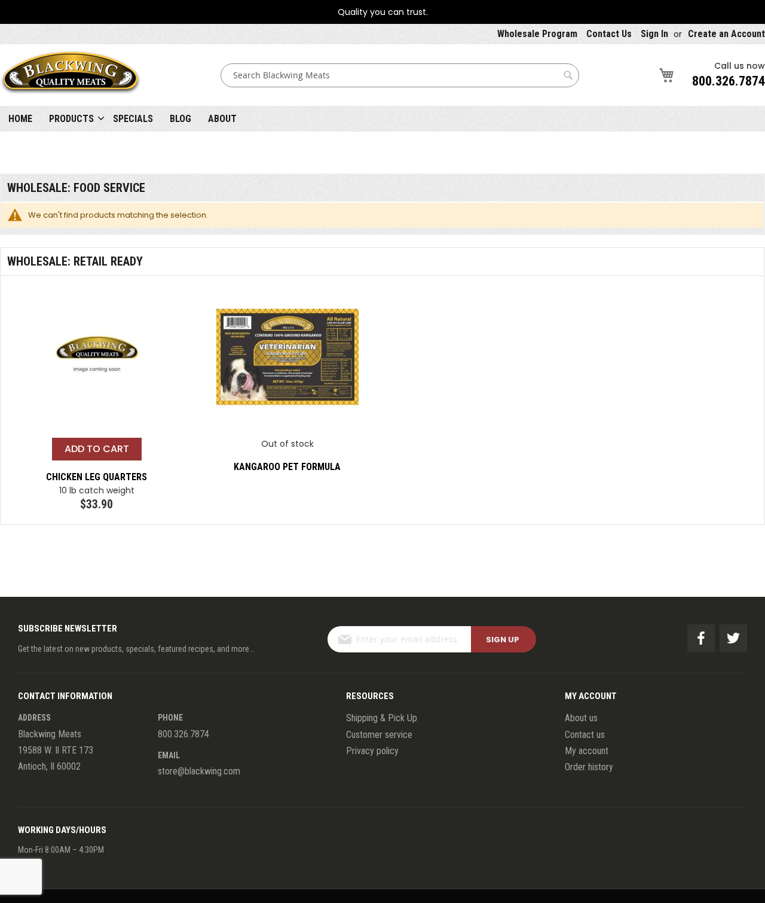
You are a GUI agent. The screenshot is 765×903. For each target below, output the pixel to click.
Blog (180, 118)
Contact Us (609, 33)
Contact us (585, 734)
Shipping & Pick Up (381, 718)
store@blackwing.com (199, 771)
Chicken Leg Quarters (96, 477)
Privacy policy (372, 750)
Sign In (654, 33)
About (222, 118)
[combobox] (400, 75)
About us (581, 718)
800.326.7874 (728, 81)
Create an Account (726, 33)
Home (20, 118)
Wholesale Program (537, 33)
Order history (589, 767)
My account (586, 750)
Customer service (379, 734)
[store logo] (70, 75)
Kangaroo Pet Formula (287, 466)
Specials (133, 118)
